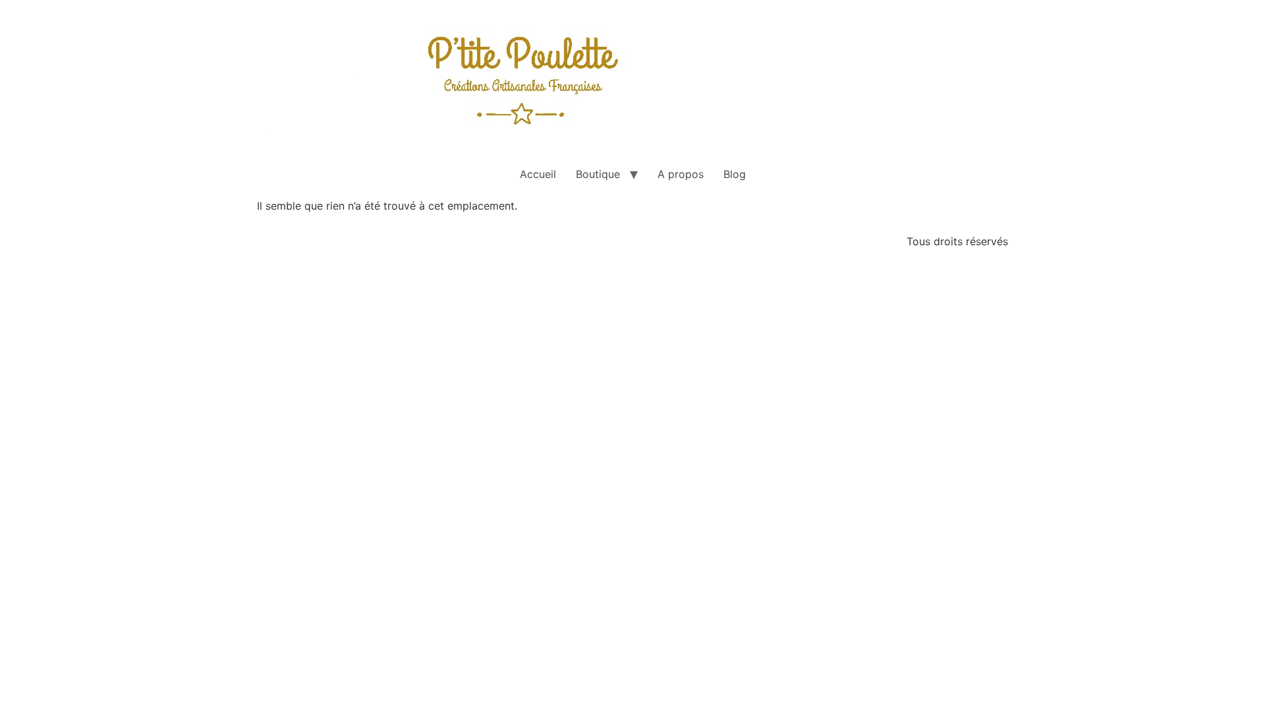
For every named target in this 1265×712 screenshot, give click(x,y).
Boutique (598, 174)
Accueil (538, 174)
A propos (681, 174)
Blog (734, 174)
